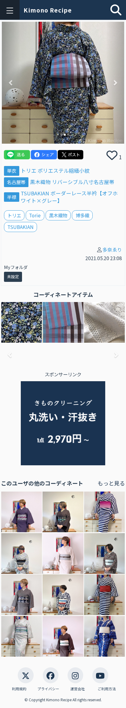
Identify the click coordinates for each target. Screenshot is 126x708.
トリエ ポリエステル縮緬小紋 (55, 170)
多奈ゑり (112, 249)
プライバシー (48, 688)
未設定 (13, 276)
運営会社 (77, 688)
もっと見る (111, 483)
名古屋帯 (16, 182)
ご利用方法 (107, 688)
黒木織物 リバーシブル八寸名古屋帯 (72, 182)
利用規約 (19, 688)
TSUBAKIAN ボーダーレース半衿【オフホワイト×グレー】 (69, 197)
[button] (11, 83)
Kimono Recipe (48, 10)
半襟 (11, 197)
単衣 (11, 170)
